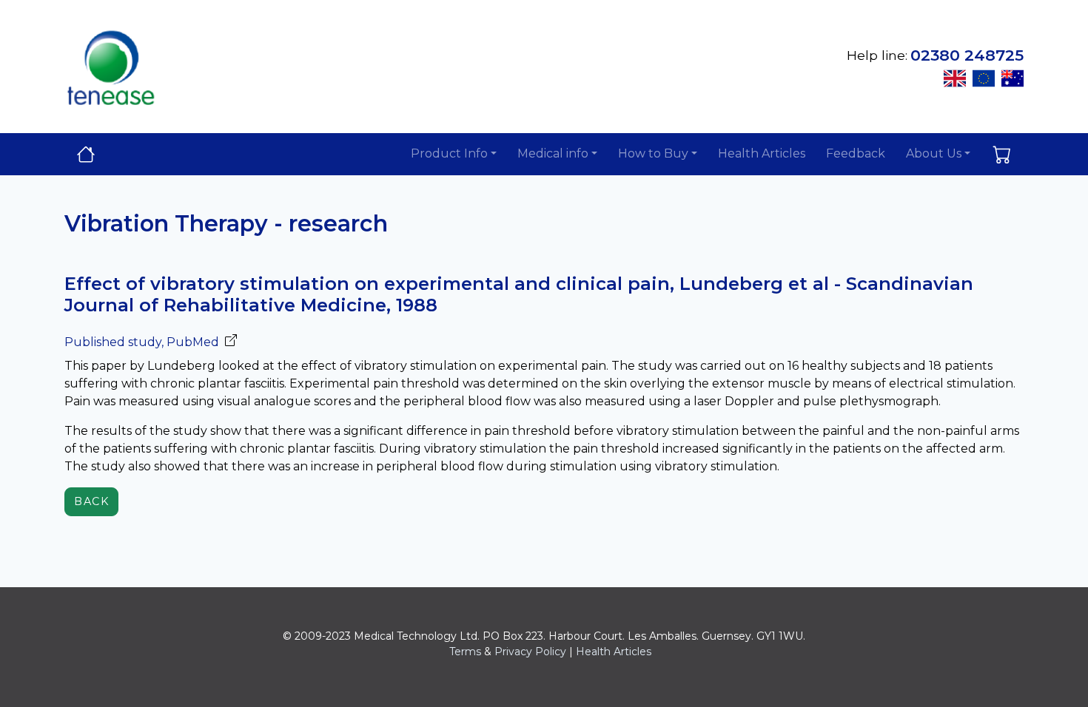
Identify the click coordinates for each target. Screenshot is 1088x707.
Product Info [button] (449, 153)
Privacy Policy (530, 651)
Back (91, 501)
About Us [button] (933, 153)
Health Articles (761, 153)
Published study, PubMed (141, 342)
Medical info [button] (552, 153)
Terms (465, 651)
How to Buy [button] (653, 153)
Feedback (855, 153)
